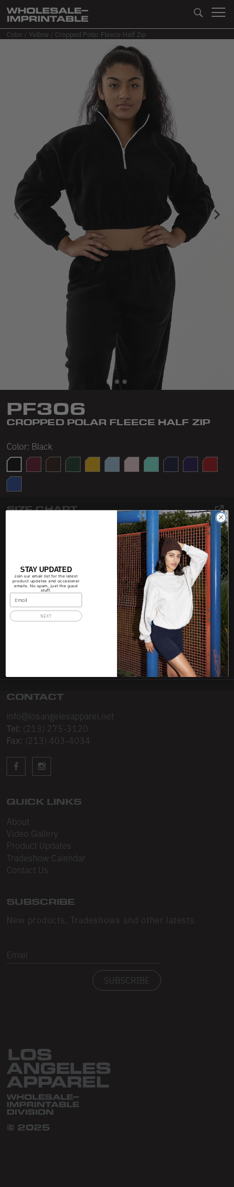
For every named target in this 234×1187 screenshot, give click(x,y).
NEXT (45, 615)
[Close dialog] (221, 517)
